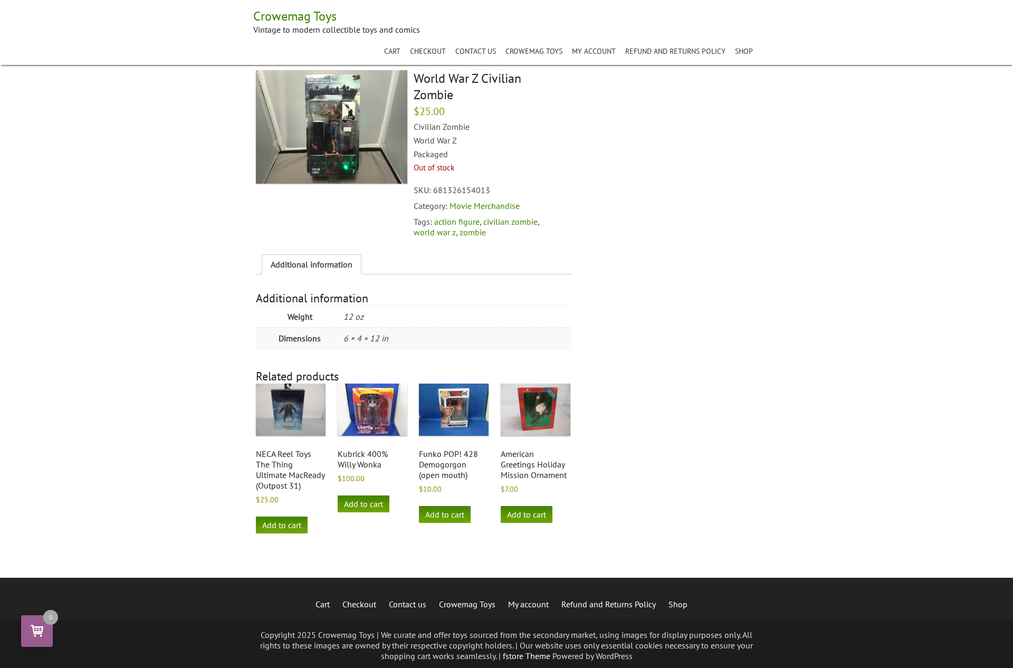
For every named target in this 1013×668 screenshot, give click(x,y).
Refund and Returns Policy (675, 51)
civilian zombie (510, 221)
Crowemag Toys (533, 51)
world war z (435, 232)
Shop (744, 51)
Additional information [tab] (311, 264)
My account (594, 51)
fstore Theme (527, 656)
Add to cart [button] (281, 525)
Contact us (475, 51)
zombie (473, 232)
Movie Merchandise (485, 206)
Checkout (428, 51)
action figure (457, 221)
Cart (392, 51)
